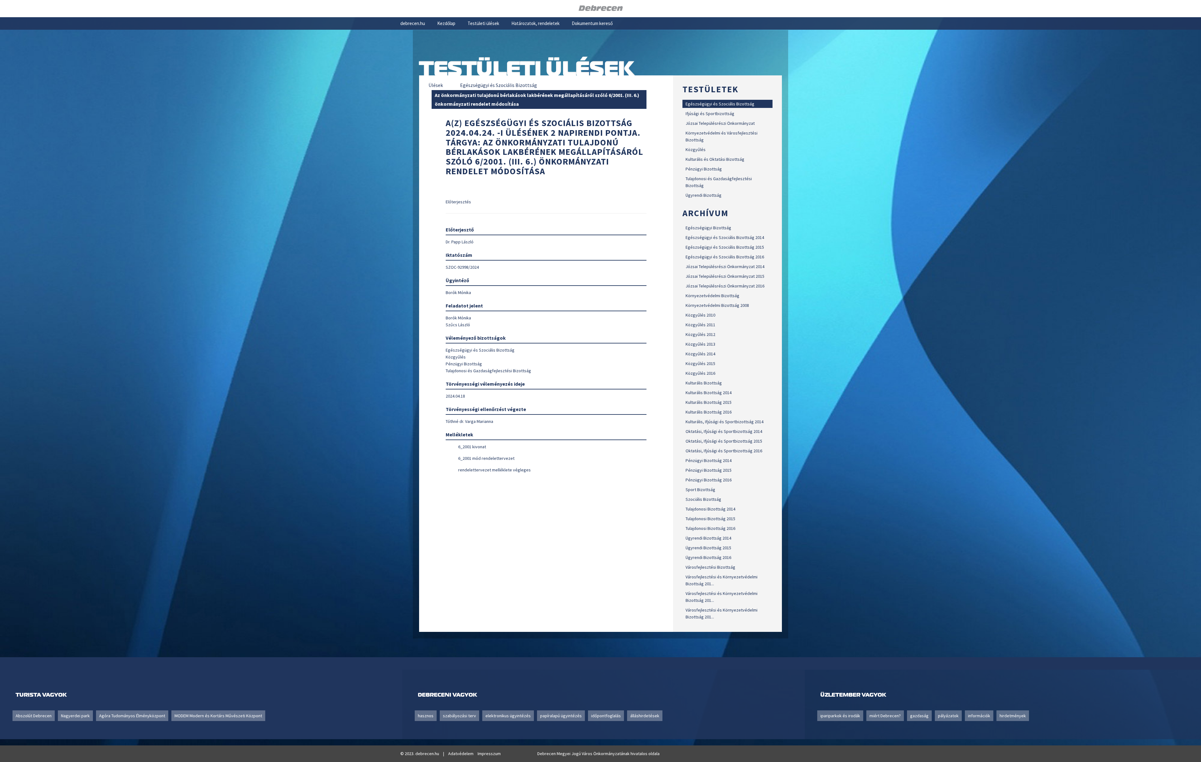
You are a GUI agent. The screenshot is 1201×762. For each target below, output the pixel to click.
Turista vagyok (41, 694)
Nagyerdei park (75, 716)
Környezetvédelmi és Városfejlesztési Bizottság (722, 136)
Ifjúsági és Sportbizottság (710, 113)
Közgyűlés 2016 (700, 373)
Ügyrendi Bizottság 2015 (708, 548)
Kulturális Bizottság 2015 (709, 402)
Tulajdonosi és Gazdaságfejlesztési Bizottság (719, 182)
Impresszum (489, 753)
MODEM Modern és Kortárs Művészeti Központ (218, 716)
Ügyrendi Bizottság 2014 (708, 538)
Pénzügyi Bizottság (704, 169)
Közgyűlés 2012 (700, 334)
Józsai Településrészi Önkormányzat (720, 123)
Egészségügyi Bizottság (708, 228)
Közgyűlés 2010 (700, 315)
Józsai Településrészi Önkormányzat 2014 (725, 266)
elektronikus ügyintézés (508, 716)
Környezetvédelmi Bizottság (712, 295)
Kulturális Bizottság (704, 383)
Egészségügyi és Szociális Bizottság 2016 (725, 257)
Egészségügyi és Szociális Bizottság (720, 104)
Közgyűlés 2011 (700, 325)
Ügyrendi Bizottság (704, 195)
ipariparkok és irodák (840, 716)
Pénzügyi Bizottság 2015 (709, 470)
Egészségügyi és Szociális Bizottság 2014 (725, 237)
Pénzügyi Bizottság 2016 (709, 480)
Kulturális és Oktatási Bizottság (715, 159)
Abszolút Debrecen (34, 716)
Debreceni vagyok (447, 694)
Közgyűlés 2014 (700, 354)
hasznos (425, 716)
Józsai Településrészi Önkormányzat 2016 (725, 286)
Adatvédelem (461, 753)
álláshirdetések (644, 716)
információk (979, 716)
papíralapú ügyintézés (561, 716)
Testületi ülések (483, 23)
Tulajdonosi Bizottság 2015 (710, 518)
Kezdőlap (446, 23)
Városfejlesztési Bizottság (710, 567)
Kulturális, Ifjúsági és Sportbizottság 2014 (724, 421)
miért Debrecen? (885, 716)
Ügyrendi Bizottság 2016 (708, 557)
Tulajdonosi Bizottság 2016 (710, 528)
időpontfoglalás (606, 716)
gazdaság (919, 716)
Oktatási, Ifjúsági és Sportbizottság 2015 (724, 441)
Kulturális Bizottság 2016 (709, 412)
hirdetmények (1013, 716)
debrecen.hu (412, 23)
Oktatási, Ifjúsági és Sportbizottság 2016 (724, 451)
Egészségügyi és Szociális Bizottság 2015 (725, 247)
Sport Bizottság (700, 489)
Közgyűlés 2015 (700, 363)
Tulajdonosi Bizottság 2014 (710, 509)
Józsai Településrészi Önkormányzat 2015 (725, 276)
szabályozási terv (459, 716)
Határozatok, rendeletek (535, 23)
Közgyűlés (696, 149)
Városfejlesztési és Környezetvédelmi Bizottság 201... (722, 580)
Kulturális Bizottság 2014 (709, 392)
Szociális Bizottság (703, 499)
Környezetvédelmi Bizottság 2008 (717, 305)
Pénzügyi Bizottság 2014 (709, 460)
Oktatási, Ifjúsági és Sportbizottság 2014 (724, 431)
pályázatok (948, 716)
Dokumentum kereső (592, 23)
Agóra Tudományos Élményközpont (132, 716)
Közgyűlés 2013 (700, 344)
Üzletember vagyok (853, 694)
